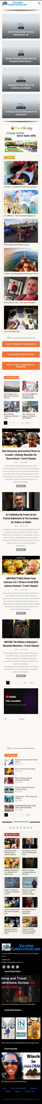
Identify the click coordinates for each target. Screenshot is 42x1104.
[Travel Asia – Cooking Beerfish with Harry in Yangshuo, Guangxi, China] (21, 173)
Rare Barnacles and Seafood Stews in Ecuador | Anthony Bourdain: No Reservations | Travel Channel (21, 455)
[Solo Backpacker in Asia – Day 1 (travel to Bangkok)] (21, 289)
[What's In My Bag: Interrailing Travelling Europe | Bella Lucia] (9, 780)
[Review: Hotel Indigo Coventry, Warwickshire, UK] (21, 26)
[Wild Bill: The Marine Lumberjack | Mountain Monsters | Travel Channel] (21, 628)
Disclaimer (33, 1088)
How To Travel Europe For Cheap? (25, 769)
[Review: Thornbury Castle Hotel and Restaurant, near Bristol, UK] (21, 53)
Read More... (21, 486)
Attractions (21, 81)
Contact (17, 1091)
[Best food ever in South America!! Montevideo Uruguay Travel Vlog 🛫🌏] (21, 1027)
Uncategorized (20, 430)
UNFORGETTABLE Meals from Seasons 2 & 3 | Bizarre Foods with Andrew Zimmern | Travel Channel (21, 582)
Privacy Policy (29, 1091)
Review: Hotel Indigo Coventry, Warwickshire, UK (21, 33)
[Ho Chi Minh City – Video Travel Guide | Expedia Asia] (21, 202)
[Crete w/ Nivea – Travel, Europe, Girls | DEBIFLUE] (9, 799)
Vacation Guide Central (20, 1099)
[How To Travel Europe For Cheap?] (9, 771)
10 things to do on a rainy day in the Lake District (21, 113)
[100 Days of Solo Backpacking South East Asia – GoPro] (21, 260)
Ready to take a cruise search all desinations (21, 366)
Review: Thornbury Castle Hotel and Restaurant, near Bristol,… (21, 60)
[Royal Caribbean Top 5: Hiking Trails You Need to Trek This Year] (12, 386)
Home (4, 1088)
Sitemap (8, 1091)
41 (22, 815)
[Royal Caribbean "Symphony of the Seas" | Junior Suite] (12, 406)
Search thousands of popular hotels (21, 344)
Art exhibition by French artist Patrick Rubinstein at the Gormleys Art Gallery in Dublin (21, 518)
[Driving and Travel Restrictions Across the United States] (21, 988)
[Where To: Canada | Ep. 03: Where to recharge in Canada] (12, 882)
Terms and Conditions (18, 1088)
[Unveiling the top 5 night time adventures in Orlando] (21, 79)
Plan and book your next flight (21, 354)
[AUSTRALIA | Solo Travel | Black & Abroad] (21, 1066)
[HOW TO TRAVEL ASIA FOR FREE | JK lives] (21, 231)
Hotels (21, 28)
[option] (21, 67)
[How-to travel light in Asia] (21, 317)
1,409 (25, 683)
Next (28, 423)
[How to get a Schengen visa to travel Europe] (9, 762)
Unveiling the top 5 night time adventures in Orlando (21, 86)
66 (22, 423)
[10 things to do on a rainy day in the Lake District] (21, 106)
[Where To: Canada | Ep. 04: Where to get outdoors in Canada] (29, 882)
